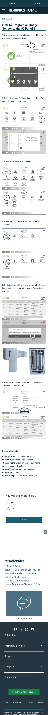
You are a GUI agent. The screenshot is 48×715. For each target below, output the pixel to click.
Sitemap (41, 702)
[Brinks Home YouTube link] (32, 629)
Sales (11, 3)
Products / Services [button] (14, 645)
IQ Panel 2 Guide (12, 566)
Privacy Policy (18, 702)
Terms (6, 702)
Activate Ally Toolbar (24, 692)
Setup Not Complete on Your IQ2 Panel (23, 570)
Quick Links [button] (10, 635)
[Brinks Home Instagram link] (27, 629)
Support (34, 3)
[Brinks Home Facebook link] (16, 629)
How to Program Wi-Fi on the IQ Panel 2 (23, 584)
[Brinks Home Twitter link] (21, 629)
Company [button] (9, 666)
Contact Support (24, 618)
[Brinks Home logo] (24, 10)
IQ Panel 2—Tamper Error (16, 580)
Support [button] (8, 656)
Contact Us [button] (10, 677)
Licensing (30, 702)
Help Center (7, 18)
